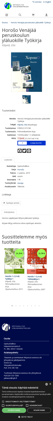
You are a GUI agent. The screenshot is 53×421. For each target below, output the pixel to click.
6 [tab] (31, 306)
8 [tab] (39, 306)
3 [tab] (20, 306)
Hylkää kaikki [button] (39, 410)
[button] (26, 417)
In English (47, 2)
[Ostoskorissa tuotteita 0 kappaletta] (33, 15)
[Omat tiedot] (46, 15)
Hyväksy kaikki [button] (14, 410)
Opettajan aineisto (12, 203)
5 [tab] (27, 306)
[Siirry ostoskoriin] (33, 15)
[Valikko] (6, 15)
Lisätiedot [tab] (8, 160)
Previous (1, 275)
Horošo (20, 169)
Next (49, 275)
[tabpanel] (14, 269)
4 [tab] (23, 306)
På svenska (36, 2)
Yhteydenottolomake (12, 365)
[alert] (26, 401)
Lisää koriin (36, 142)
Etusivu (5, 22)
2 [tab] (16, 306)
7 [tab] (35, 306)
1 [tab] (12, 306)
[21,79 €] (14, 273)
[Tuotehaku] (20, 15)
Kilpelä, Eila (22, 124)
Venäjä (20, 183)
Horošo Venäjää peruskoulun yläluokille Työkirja (31, 22)
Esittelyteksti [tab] (9, 212)
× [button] (50, 384)
